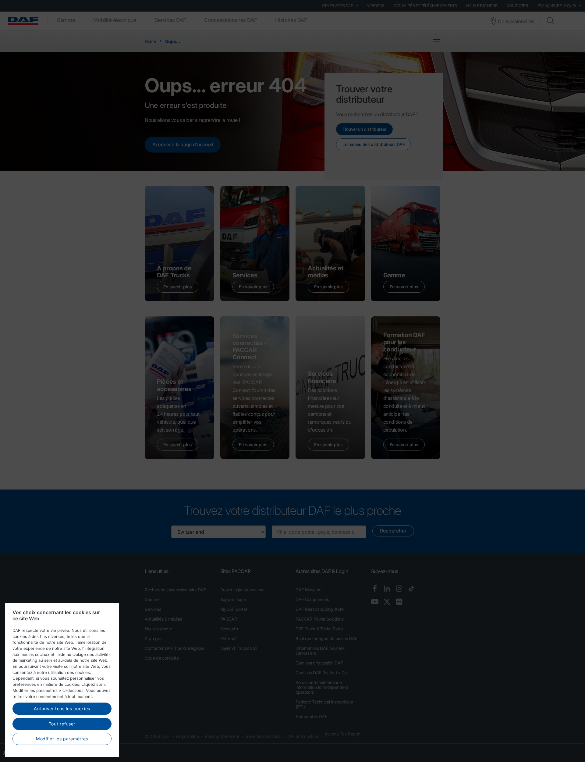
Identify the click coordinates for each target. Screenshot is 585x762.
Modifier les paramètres (62, 738)
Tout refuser (62, 723)
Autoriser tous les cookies (62, 708)
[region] (62, 680)
